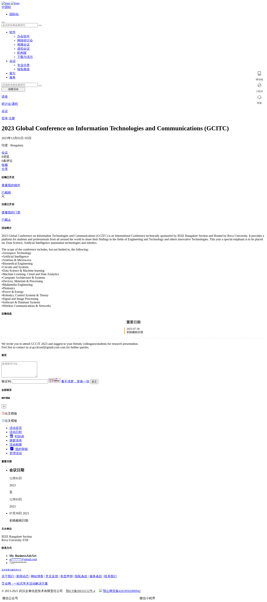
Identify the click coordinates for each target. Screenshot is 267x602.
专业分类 (23, 65)
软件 (12, 32)
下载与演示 (25, 57)
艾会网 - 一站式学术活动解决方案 (25, 583)
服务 (12, 77)
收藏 (5, 165)
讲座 (5, 96)
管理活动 (15, 453)
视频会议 (23, 44)
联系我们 (110, 576)
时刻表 (19, 436)
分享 (5, 169)
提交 (94, 381)
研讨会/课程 (10, 103)
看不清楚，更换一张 (75, 381)
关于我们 (8, 576)
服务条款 (96, 576)
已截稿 (6, 192)
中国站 (6, 7)
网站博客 (37, 576)
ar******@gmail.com (23, 559)
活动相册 (15, 444)
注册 (12, 118)
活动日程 (15, 432)
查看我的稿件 (11, 185)
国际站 (14, 14)
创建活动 (13, 89)
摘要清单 (15, 440)
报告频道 (23, 69)
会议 (12, 61)
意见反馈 (52, 576)
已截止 (6, 219)
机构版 (22, 52)
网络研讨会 (25, 40)
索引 (12, 73)
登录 (5, 118)
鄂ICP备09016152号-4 (80, 591)
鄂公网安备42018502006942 (122, 591)
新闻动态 (22, 576)
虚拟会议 (23, 48)
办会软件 (23, 36)
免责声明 (66, 576)
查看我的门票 (11, 212)
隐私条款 (81, 576)
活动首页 (15, 428)
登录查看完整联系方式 (11, 570)
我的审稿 (21, 449)
